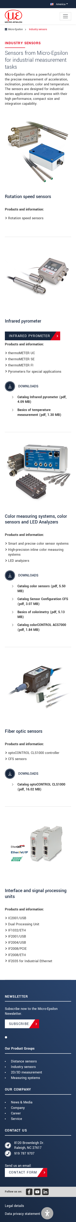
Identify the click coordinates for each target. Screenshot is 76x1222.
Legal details (14, 1205)
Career (16, 1113)
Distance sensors (24, 1061)
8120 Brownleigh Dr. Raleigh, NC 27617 (29, 1145)
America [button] (60, 4)
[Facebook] (29, 1192)
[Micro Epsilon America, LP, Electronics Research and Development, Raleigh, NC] (38, 1037)
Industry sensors (23, 1067)
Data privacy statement (22, 1213)
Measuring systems (25, 1078)
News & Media (21, 1102)
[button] (47, 1213)
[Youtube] (37, 1192)
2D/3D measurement (26, 1072)
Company (18, 1108)
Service (16, 1119)
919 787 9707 (24, 1153)
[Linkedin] (45, 1192)
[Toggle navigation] (65, 16)
